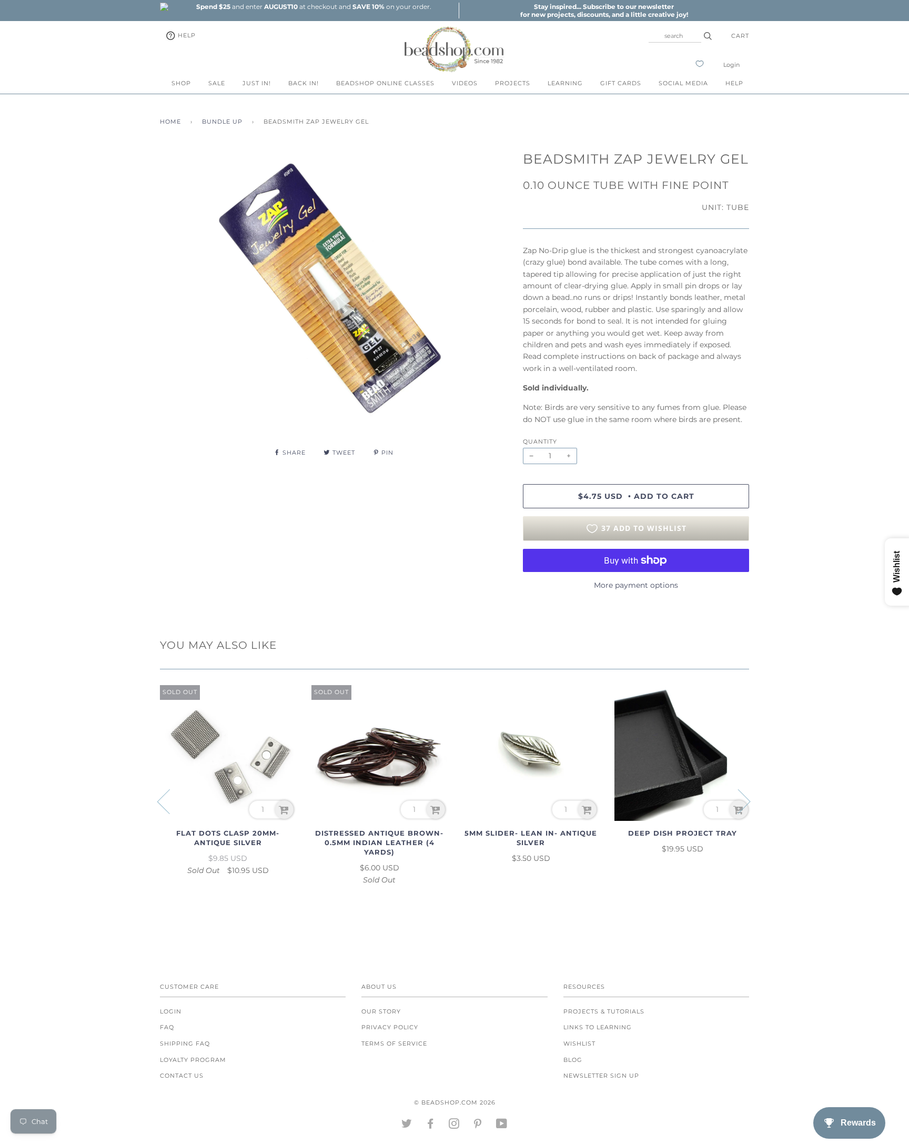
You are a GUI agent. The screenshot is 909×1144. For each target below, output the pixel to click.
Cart (740, 35)
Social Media (683, 83)
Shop (181, 83)
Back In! (303, 83)
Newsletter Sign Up (601, 1075)
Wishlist (579, 1043)
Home (170, 121)
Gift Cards (620, 83)
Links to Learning (597, 1027)
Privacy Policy (389, 1027)
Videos (465, 83)
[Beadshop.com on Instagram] (454, 1125)
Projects (512, 83)
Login (731, 64)
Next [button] (738, 801)
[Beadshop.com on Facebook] (430, 1125)
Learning (565, 83)
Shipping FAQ (185, 1043)
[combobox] (675, 36)
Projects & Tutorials (603, 1011)
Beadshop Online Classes (385, 83)
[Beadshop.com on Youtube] (502, 1125)
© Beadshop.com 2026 (455, 1102)
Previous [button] (170, 801)
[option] (313, 7)
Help (186, 35)
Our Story (381, 1011)
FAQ (167, 1027)
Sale (216, 83)
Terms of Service (394, 1043)
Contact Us (182, 1075)
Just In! (257, 83)
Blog (572, 1059)
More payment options (636, 585)
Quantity (540, 441)
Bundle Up (222, 121)
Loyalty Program (193, 1059)
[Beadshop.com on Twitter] (406, 1125)
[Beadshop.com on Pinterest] (477, 1125)
